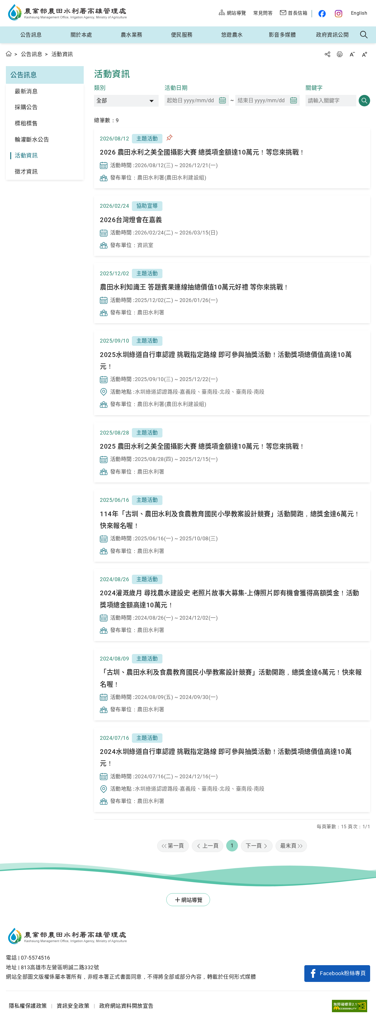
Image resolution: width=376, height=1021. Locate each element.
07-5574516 (35, 958)
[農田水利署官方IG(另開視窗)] (339, 13)
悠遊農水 (232, 35)
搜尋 (364, 100)
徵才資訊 (26, 171)
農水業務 (131, 35)
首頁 (9, 53)
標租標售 (26, 123)
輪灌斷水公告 (32, 139)
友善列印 (339, 54)
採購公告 (26, 107)
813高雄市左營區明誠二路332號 (60, 967)
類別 (99, 88)
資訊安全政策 (73, 1006)
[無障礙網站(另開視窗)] (349, 1006)
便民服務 (182, 35)
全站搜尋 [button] (364, 35)
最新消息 (26, 91)
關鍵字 (314, 88)
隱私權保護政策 (28, 1006)
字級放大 (364, 54)
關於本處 (81, 35)
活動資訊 (26, 155)
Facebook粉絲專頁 (343, 973)
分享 (327, 54)
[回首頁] (131, 937)
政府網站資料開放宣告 (126, 1006)
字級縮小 (352, 54)
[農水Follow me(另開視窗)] (321, 13)
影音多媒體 (282, 35)
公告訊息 (31, 35)
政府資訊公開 (332, 35)
